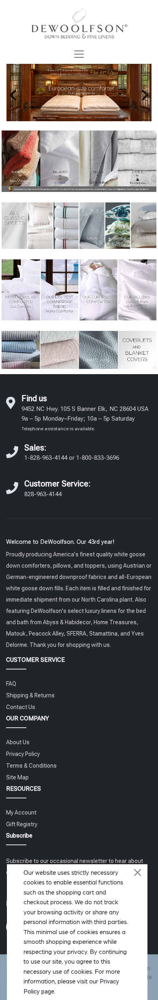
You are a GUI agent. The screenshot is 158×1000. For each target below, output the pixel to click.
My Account (21, 812)
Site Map (17, 777)
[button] (12, 94)
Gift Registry (21, 824)
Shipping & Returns (30, 695)
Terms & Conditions (31, 765)
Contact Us (20, 707)
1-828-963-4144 (45, 457)
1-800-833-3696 (97, 457)
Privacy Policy (23, 754)
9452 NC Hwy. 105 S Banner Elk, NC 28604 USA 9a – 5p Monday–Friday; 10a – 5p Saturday (84, 418)
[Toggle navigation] (79, 54)
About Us (18, 742)
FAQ (11, 683)
